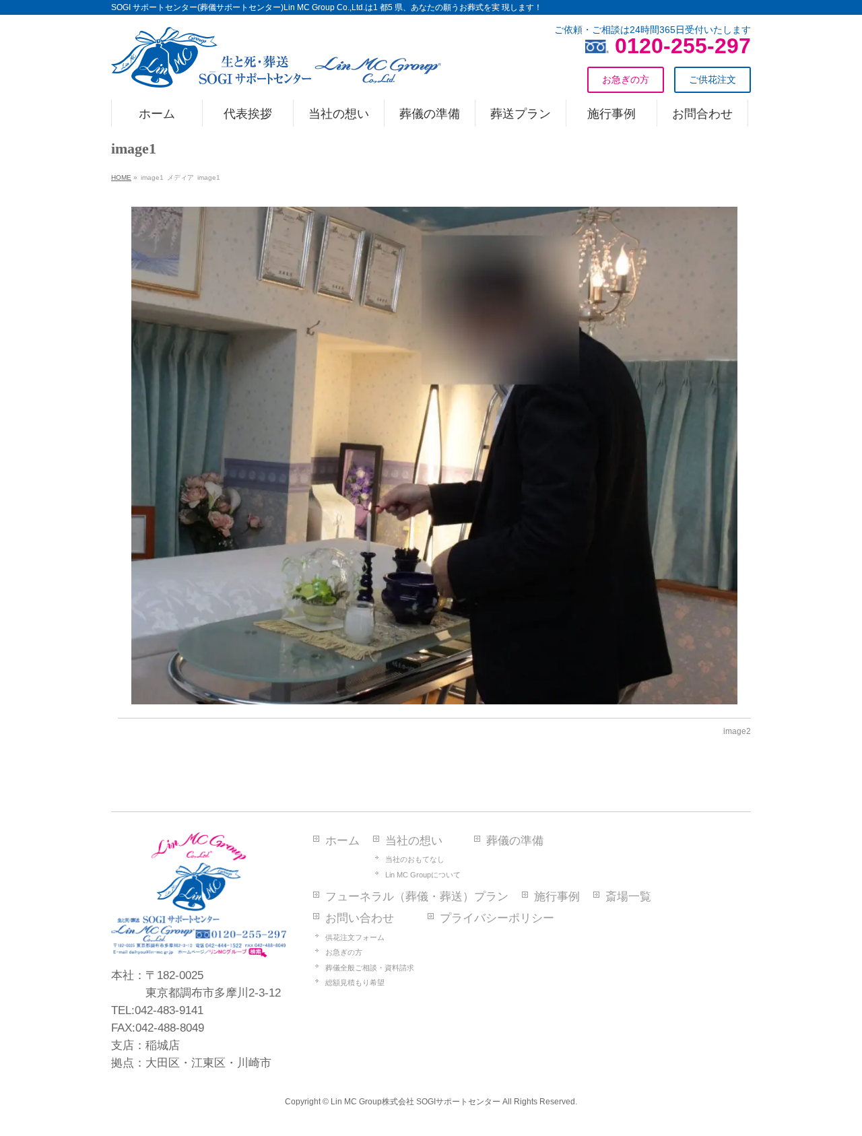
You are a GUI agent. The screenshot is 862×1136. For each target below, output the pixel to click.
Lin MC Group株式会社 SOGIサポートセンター (415, 1101)
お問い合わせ (359, 918)
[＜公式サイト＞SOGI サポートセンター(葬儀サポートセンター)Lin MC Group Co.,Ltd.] (276, 72)
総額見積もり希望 (355, 982)
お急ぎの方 (343, 952)
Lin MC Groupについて (423, 875)
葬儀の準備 (514, 840)
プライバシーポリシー (497, 918)
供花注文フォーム (355, 937)
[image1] (434, 455)
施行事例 (557, 896)
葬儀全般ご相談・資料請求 (369, 968)
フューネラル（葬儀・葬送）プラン (416, 896)
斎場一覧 (628, 896)
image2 (737, 731)
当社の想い (413, 840)
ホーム (342, 840)
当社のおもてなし (414, 859)
